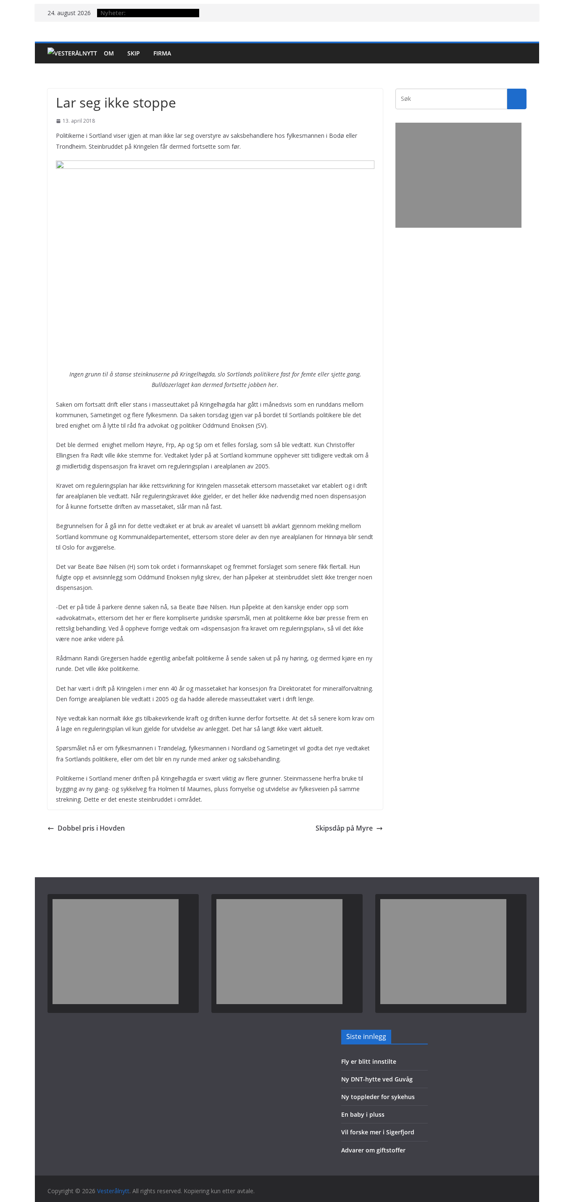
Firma (162, 53)
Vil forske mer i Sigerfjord (377, 1132)
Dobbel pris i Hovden (91, 828)
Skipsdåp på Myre (344, 828)
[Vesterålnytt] (72, 53)
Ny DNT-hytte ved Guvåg (377, 1079)
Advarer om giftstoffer (373, 1150)
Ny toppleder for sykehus (378, 1097)
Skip (133, 53)
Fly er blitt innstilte (368, 1061)
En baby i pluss (362, 1114)
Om (109, 53)
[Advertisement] (458, 175)
